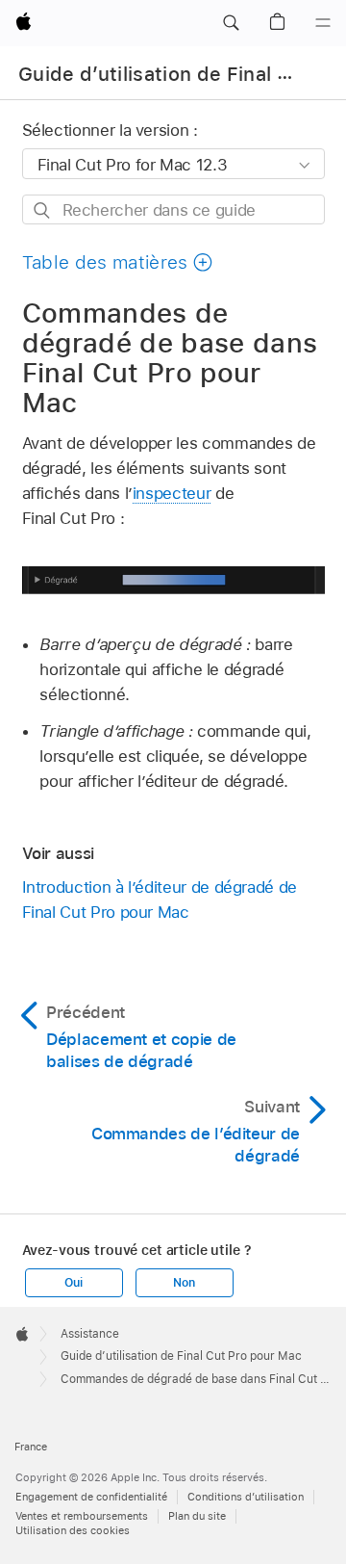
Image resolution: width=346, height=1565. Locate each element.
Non (183, 1283)
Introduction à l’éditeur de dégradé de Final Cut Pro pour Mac (159, 899)
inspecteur (171, 493)
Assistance (90, 1334)
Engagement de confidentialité (91, 1496)
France (30, 1446)
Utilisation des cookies (72, 1530)
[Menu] (323, 23)
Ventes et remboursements (81, 1516)
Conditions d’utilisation (245, 1496)
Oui (73, 1283)
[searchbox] (173, 209)
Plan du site (197, 1516)
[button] (231, 23)
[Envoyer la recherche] (43, 210)
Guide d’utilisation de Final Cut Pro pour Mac (181, 1356)
